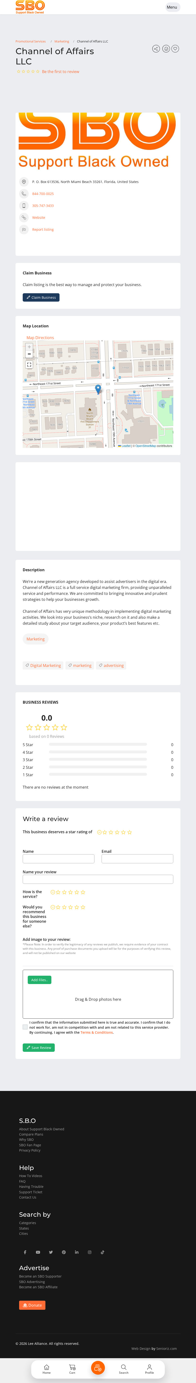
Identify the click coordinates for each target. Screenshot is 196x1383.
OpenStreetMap (146, 446)
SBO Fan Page (30, 1145)
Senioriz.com (166, 1348)
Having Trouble (31, 1186)
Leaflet (126, 446)
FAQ (22, 1181)
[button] (98, 389)
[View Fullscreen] (29, 364)
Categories (27, 1223)
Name (28, 851)
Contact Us (27, 1197)
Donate (34, 1305)
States (24, 1228)
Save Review (41, 1047)
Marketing (61, 41)
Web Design (141, 1348)
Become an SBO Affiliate (38, 1287)
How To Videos (30, 1175)
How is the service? (32, 894)
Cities (23, 1233)
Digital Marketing (45, 665)
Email (106, 851)
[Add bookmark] (175, 50)
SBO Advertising (32, 1281)
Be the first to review (60, 71)
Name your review (39, 872)
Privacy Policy (29, 1150)
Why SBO (26, 1139)
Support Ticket (30, 1192)
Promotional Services (31, 41)
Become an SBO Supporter (40, 1276)
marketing (82, 665)
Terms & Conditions (97, 1032)
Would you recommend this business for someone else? (34, 916)
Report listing (43, 229)
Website (38, 217)
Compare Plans (31, 1134)
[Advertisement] (98, 506)
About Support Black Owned (41, 1129)
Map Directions (40, 337)
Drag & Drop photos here (98, 999)
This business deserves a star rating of (57, 831)
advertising (113, 665)
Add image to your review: (47, 939)
